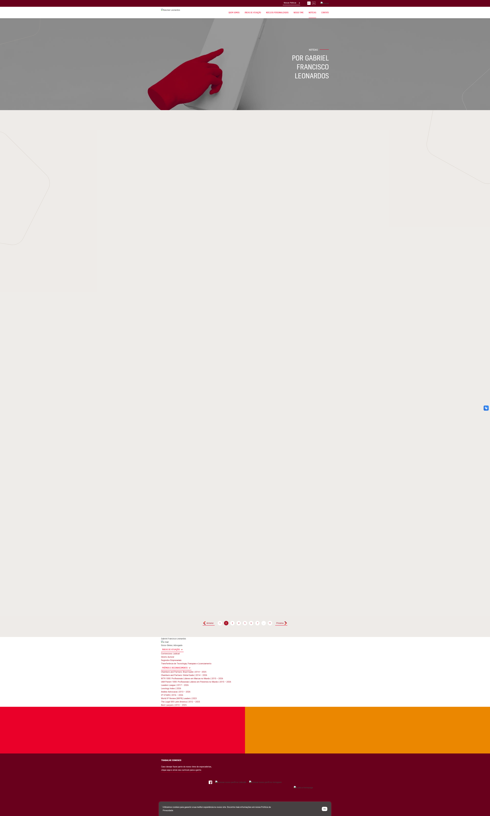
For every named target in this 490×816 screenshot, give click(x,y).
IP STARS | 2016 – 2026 (172, 695)
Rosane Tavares (176, 529)
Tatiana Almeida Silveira (180, 250)
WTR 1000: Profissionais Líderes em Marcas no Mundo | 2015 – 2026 (192, 678)
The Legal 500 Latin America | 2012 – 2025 (180, 702)
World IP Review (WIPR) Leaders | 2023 (179, 698)
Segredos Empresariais (171, 660)
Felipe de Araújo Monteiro (181, 154)
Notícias (312, 12)
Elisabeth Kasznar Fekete (296, 156)
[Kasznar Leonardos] (170, 10)
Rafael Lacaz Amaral (178, 264)
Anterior (210, 623)
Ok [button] (324, 809)
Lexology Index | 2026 (171, 688)
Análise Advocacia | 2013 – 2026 (175, 692)
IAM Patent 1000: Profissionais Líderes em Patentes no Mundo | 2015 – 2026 (196, 682)
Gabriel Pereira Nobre (294, 354)
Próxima (280, 623)
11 (270, 623)
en (314, 3)
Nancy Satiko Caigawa (237, 355)
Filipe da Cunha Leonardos (239, 336)
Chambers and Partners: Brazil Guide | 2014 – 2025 (183, 672)
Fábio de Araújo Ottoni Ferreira (242, 580)
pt (309, 3)
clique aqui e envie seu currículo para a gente (181, 770)
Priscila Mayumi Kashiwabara (183, 255)
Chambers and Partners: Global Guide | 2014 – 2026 (184, 675)
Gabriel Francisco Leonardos (183, 149)
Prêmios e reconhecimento (175, 667)
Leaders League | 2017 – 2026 (175, 685)
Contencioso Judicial (170, 653)
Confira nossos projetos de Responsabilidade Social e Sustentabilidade (178, 717)
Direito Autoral (167, 657)
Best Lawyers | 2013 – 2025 (174, 705)
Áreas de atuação (171, 649)
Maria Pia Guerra (234, 367)
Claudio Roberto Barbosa (191, 260)
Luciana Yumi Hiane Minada (296, 165)
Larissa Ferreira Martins (295, 349)
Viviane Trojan (290, 246)
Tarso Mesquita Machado (180, 236)
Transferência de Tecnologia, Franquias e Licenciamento (186, 663)
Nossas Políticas (290, 3)
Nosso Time (299, 12)
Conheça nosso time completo (302, 717)
